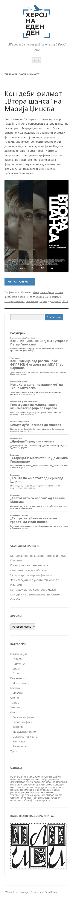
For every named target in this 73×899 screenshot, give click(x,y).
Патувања (19, 664)
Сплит (48, 776)
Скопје (59, 292)
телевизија (17, 795)
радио (47, 789)
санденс (49, 792)
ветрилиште (31, 779)
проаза (14, 789)
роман (39, 792)
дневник (53, 779)
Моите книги (21, 683)
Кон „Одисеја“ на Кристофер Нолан (33, 589)
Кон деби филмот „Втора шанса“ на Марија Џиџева (33, 101)
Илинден (16, 585)
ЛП (26, 776)
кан (24, 784)
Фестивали (10, 296)
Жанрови (18, 727)
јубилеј (27, 800)
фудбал (55, 797)
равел (38, 789)
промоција (27, 789)
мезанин (27, 787)
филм (58, 795)
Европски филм (22, 722)
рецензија (28, 792)
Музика (15, 688)
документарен (19, 782)
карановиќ (55, 296)
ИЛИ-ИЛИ (16, 776)
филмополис (18, 797)
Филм (13, 712)
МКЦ (31, 776)
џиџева (43, 301)
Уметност (16, 707)
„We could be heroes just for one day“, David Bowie (30, 892)
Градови (18, 659)
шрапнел (16, 800)
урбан (37, 795)
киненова (34, 784)
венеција (16, 779)
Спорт (16, 668)
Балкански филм (23, 717)
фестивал (48, 795)
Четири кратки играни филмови (31, 575)
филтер (32, 797)
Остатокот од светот (26, 736)
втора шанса (40, 296)
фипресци (44, 797)
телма (29, 795)
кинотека (47, 784)
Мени (36, 60)
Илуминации (18, 654)
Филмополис (21, 746)
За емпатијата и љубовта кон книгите (34, 580)
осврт (48, 787)
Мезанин (18, 693)
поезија (58, 787)
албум (57, 776)
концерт (58, 784)
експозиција (37, 782)
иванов (50, 782)
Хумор (14, 751)
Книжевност (18, 678)
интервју (16, 784)
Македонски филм (43, 292)
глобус (43, 779)
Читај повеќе (19, 281)
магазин (15, 787)
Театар (14, 702)
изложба (61, 782)
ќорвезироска (41, 800)
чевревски (32, 301)
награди (39, 787)
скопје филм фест (14, 301)
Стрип (17, 673)
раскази (15, 792)
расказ (56, 789)
